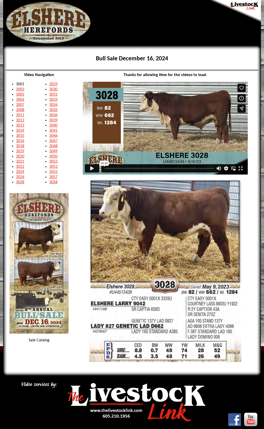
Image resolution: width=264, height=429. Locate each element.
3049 (53, 151)
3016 (20, 141)
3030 (53, 89)
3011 (20, 115)
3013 (20, 125)
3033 (53, 100)
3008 (20, 110)
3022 (20, 167)
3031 (53, 95)
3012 (20, 120)
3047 (53, 141)
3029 (53, 84)
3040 (53, 125)
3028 (20, 182)
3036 (53, 115)
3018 (20, 146)
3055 (53, 172)
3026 (20, 177)
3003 (20, 89)
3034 (53, 105)
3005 (20, 95)
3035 (53, 110)
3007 (20, 105)
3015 (20, 136)
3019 (20, 151)
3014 (20, 131)
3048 (53, 146)
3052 (53, 162)
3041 (53, 131)
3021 (20, 162)
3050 (53, 156)
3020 (20, 156)
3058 (53, 182)
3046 (53, 136)
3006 (20, 100)
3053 (53, 167)
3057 (53, 177)
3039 (53, 120)
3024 (20, 172)
